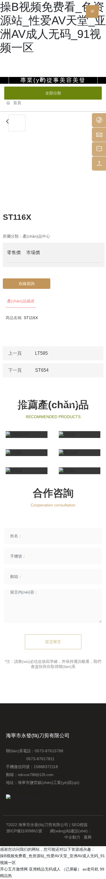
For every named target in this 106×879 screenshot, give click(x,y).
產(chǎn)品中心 (36, 236)
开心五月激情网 (14, 869)
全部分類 (53, 93)
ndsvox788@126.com (35, 775)
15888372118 (46, 766)
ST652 (71, 440)
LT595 (41, 353)
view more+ (22, 463)
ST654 (42, 370)
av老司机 (91, 869)
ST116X (73, 422)
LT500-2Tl (22, 404)
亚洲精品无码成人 (44, 869)
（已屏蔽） (71, 869)
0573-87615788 (50, 751)
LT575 (71, 404)
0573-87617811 (30, 759)
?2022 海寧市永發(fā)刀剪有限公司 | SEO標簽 (47, 824)
